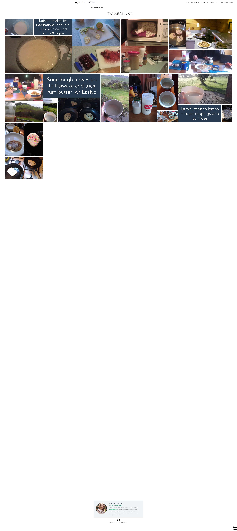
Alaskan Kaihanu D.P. (113, 509)
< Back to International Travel (96, 7)
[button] (204, 2)
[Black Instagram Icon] (119, 520)
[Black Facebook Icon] (117, 520)
